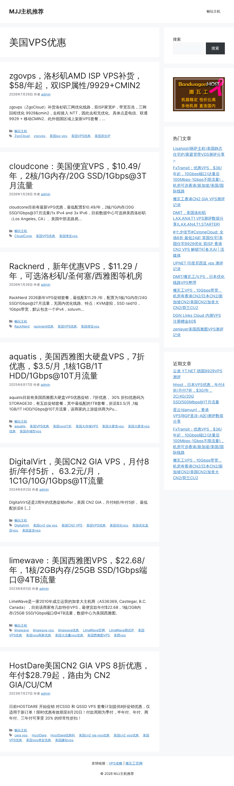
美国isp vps (58, 136)
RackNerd (21, 326)
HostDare (39, 735)
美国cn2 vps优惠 (126, 735)
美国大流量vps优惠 (69, 635)
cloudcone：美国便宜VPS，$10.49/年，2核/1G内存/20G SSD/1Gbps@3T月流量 (77, 175)
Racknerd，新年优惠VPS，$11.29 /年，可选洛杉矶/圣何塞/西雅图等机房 (76, 271)
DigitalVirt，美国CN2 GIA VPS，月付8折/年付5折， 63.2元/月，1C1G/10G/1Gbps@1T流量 (79, 471)
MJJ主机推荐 (26, 11)
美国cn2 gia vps (45, 525)
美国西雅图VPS (98, 635)
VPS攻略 (115, 763)
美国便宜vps (68, 236)
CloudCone (23, 236)
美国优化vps (119, 525)
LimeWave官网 (94, 630)
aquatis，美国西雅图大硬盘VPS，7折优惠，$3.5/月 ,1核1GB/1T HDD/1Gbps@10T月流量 (77, 366)
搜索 (177, 39)
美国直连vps (31, 530)
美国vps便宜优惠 (38, 740)
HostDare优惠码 (63, 735)
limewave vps (43, 630)
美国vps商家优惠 (38, 635)
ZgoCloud (22, 136)
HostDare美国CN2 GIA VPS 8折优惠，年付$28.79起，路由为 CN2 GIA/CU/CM (79, 675)
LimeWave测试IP (121, 630)
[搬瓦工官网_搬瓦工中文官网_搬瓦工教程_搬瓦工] (199, 110)
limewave (21, 630)
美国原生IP (102, 136)
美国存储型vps (30, 431)
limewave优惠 (68, 630)
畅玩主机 (213, 11)
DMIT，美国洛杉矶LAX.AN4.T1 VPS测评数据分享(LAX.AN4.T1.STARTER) (198, 218)
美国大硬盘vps (113, 426)
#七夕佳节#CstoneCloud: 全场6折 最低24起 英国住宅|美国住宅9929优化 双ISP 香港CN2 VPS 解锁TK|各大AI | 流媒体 (198, 244)
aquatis (20, 426)
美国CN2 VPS (71, 525)
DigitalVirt (21, 525)
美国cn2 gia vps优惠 (94, 735)
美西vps (120, 635)
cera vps (21, 735)
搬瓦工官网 (134, 763)
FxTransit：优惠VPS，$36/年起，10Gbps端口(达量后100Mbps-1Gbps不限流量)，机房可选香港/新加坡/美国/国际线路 (198, 179)
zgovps (39, 136)
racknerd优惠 (43, 326)
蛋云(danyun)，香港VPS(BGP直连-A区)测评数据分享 (198, 416)
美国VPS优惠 (80, 136)
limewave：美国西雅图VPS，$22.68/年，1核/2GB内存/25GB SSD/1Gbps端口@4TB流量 (78, 570)
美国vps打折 (62, 426)
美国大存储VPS (87, 426)
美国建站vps (64, 740)
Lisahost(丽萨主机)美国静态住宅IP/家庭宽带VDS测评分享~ (199, 154)
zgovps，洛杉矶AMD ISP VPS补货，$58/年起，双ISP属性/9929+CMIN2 (75, 80)
